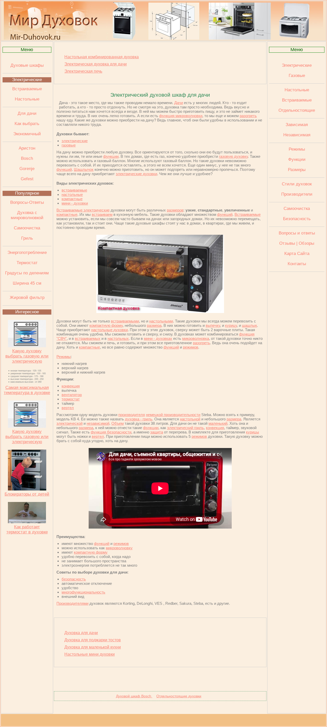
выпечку (213, 325)
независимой (98, 423)
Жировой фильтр (27, 297)
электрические (75, 141)
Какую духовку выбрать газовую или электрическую (27, 356)
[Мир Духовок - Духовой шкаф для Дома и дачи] (163, 38)
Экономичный (27, 133)
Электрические (27, 79)
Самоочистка (27, 228)
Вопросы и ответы (297, 233)
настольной (190, 419)
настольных (118, 338)
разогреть (248, 116)
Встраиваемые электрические (83, 210)
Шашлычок (84, 169)
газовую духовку (233, 156)
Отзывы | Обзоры (296, 243)
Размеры (297, 169)
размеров (175, 210)
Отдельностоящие (296, 110)
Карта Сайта (296, 253)
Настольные (27, 99)
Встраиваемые (27, 88)
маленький (217, 423)
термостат (71, 399)
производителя (131, 414)
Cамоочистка (297, 208)
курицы (252, 432)
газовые (69, 145)
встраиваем (102, 214)
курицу (231, 325)
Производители (296, 194)
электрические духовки (136, 174)
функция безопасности (111, 432)
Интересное (27, 311)
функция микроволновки (180, 116)
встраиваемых (87, 338)
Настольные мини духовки (89, 654)
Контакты (297, 263)
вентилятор (72, 395)
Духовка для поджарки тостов (92, 640)
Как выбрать (27, 123)
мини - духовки (75, 203)
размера (154, 325)
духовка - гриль (138, 419)
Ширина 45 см (27, 283)
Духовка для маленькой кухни (92, 647)
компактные (72, 199)
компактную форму (106, 325)
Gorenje (26, 168)
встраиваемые (74, 190)
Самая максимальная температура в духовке (27, 390)
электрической (69, 423)
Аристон (27, 148)
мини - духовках (158, 338)
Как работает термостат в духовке (27, 529)
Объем (117, 423)
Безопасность (297, 218)
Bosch (27, 158)
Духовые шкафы (27, 65)
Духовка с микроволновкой (27, 215)
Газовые (297, 75)
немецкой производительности (173, 414)
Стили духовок (297, 184)
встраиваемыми (125, 321)
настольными (161, 321)
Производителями (72, 603)
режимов (190, 347)
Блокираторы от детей (27, 494)
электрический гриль (185, 428)
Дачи (178, 102)
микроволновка (195, 338)
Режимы (63, 356)
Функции (297, 159)
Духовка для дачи (81, 633)
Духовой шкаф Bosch (134, 696)
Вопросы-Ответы (27, 202)
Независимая (296, 134)
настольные (72, 194)
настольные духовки (109, 330)
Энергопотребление (27, 252)
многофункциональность (83, 592)
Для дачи (27, 113)
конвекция (71, 386)
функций (64, 169)
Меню (27, 49)
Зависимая (297, 124)
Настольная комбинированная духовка (101, 57)
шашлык (249, 325)
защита (156, 432)
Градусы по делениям (27, 273)
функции (111, 156)
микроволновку (119, 548)
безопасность (74, 579)
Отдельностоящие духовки (178, 696)
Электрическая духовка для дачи (95, 64)
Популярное (27, 193)
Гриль (27, 238)
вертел (68, 408)
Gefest (27, 178)
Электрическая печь (83, 71)
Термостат (27, 262)
